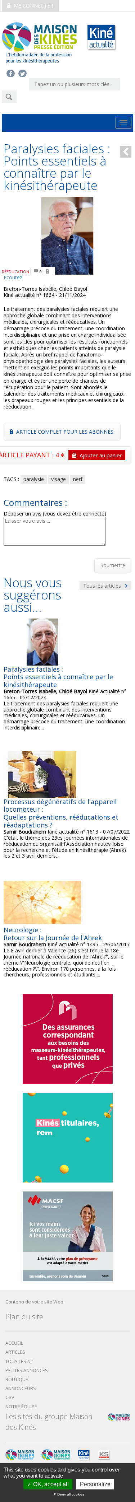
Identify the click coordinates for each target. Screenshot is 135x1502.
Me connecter (32, 5)
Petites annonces (26, 1370)
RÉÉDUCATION (15, 271)
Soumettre (112, 565)
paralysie (33, 479)
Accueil (14, 1343)
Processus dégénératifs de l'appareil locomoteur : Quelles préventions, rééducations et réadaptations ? (61, 813)
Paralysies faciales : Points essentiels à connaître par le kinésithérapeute (58, 677)
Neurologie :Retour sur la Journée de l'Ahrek (53, 933)
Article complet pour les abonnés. (64, 431)
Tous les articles (102, 585)
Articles (15, 1352)
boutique (16, 1379)
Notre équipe (21, 1407)
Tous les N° (19, 1361)
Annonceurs (20, 1388)
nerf (77, 479)
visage (58, 479)
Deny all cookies (70, 1494)
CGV (9, 1397)
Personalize (95, 1484)
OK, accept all (50, 1484)
